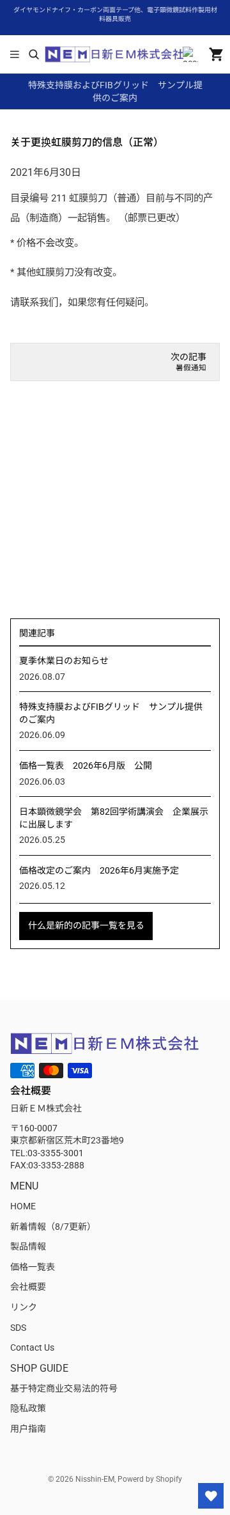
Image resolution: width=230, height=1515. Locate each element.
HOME (23, 1206)
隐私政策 (28, 1408)
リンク (23, 1307)
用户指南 (28, 1429)
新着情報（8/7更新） (53, 1226)
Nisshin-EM (94, 1479)
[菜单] (14, 54)
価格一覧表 (32, 1267)
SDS (18, 1328)
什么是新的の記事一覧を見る (86, 925)
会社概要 (28, 1287)
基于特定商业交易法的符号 (64, 1388)
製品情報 (28, 1246)
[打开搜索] (33, 54)
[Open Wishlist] (211, 1496)
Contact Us (32, 1347)
